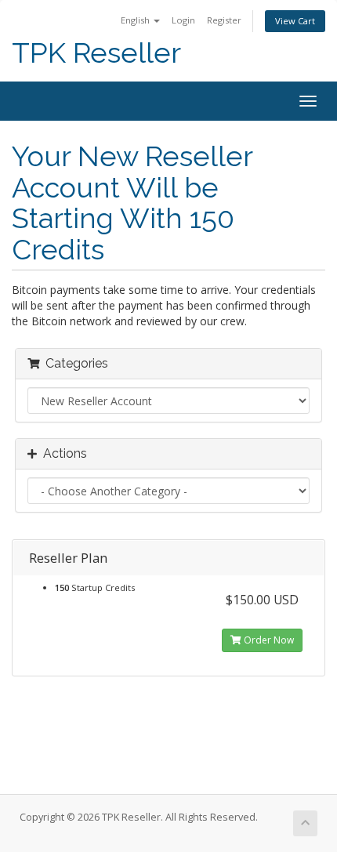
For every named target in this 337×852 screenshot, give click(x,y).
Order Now (267, 640)
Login (183, 20)
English (136, 20)
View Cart (295, 21)
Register (224, 20)
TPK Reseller (96, 53)
